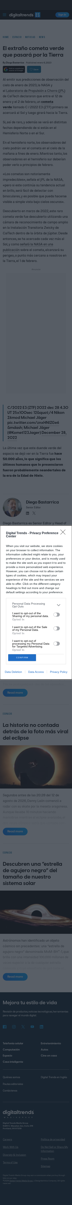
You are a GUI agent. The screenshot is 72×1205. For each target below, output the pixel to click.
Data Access (36, 671)
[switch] (56, 615)
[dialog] (36, 602)
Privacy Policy (58, 671)
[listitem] (36, 605)
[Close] (64, 533)
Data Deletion (13, 671)
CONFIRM (22, 657)
